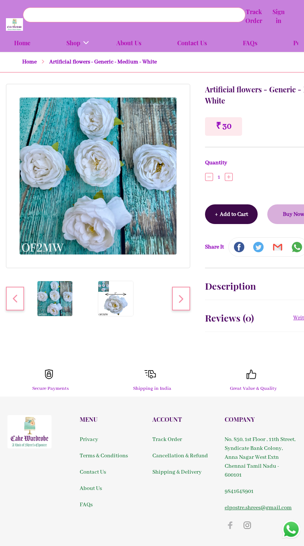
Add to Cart (231, 214)
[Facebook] (230, 525)
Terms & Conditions (104, 456)
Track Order (167, 439)
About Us (91, 488)
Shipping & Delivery (177, 472)
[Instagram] (247, 525)
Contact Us (93, 472)
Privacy (89, 439)
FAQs (86, 504)
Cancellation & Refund (180, 456)
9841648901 (239, 491)
